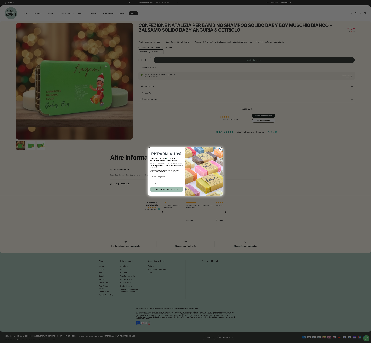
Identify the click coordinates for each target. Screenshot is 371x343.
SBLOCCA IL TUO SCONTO (167, 189)
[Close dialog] (220, 149)
